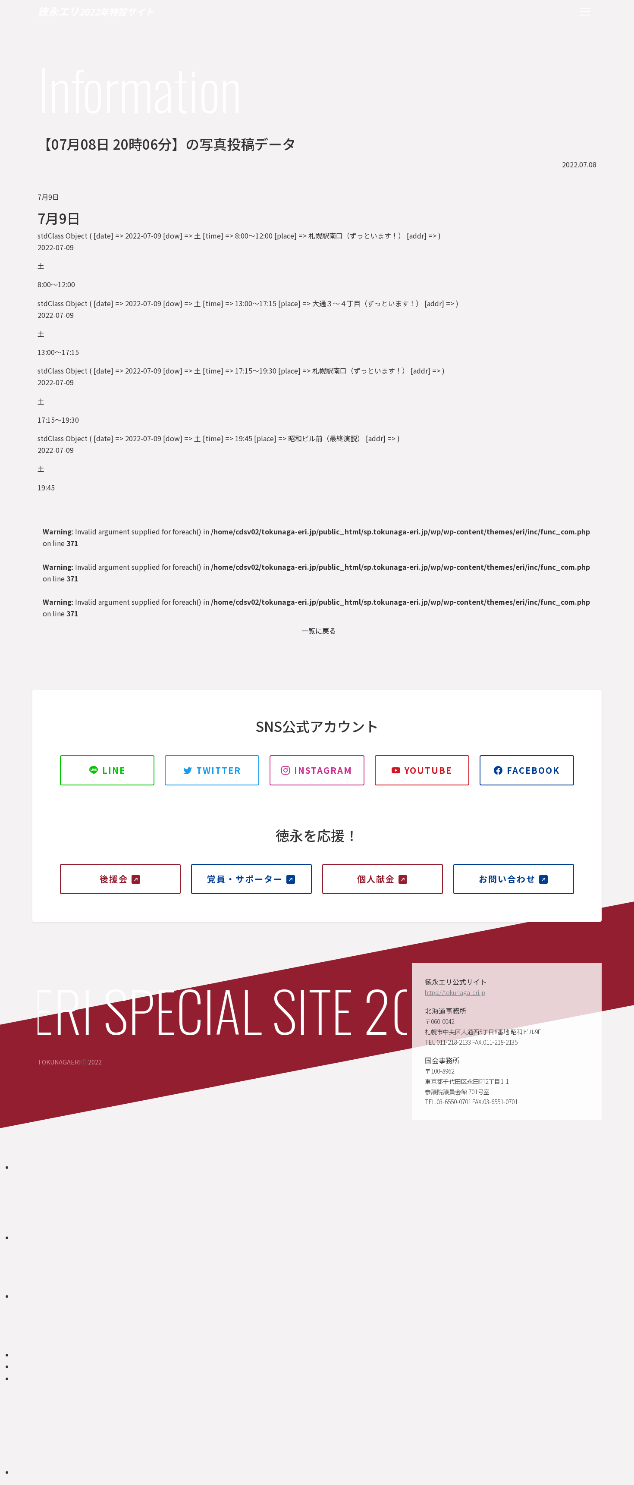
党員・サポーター (245, 879)
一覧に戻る (318, 630)
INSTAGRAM (323, 770)
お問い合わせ (507, 879)
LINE (114, 770)
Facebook (533, 770)
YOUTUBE (428, 770)
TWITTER (218, 770)
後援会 (114, 879)
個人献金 (376, 879)
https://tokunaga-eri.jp (455, 992)
